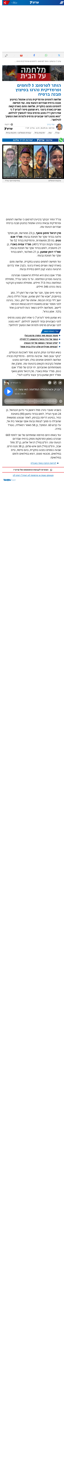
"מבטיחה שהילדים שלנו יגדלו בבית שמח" (37, 346)
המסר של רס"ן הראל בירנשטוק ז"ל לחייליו (37, 339)
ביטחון (50, 61)
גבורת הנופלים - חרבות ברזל (16, 133)
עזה (47, 133)
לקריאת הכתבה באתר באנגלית (41, 463)
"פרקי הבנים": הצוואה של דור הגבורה (39, 342)
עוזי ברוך (48, 124)
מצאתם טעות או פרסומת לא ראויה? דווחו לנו (31, 475)
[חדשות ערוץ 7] (32, 2)
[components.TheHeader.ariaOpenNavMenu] (53, 2)
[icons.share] (4, 3)
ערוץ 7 (56, 61)
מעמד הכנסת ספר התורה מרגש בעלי (39, 335)
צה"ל (55, 133)
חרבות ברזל (37, 133)
